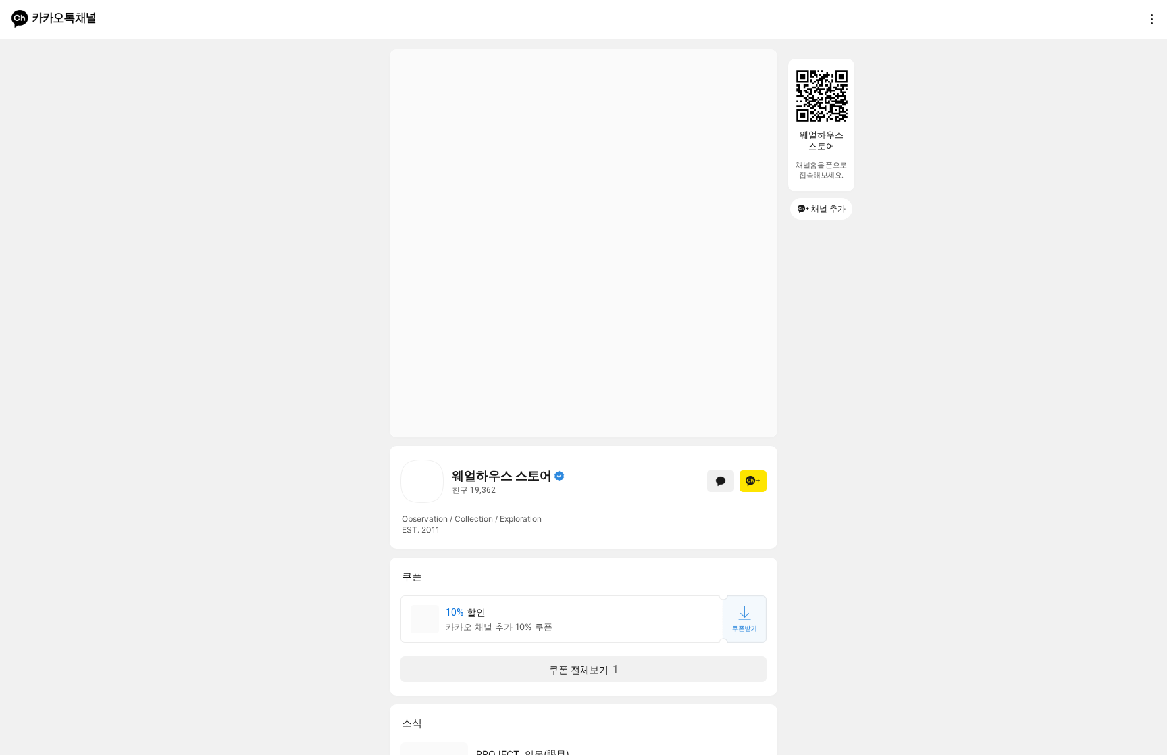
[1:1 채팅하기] (720, 481)
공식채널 (559, 475)
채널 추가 (828, 208)
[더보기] (1148, 19)
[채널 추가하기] (753, 481)
